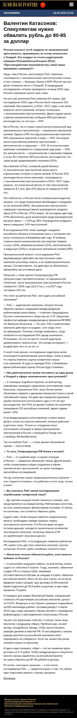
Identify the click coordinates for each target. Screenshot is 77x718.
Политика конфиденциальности (18, 706)
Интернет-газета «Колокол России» (20, 699)
